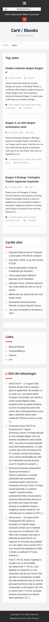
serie (39, 105)
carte (11, 105)
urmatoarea (10, 108)
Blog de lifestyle (16, 347)
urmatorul (9, 220)
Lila (10, 359)
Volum (17, 220)
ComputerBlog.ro (17, 351)
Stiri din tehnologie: (22, 374)
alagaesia (14, 159)
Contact (12, 355)
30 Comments (22, 162)
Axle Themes (33, 618)
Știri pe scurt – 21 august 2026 (24, 383)
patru (33, 105)
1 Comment (27, 108)
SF (33, 78)
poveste (32, 217)
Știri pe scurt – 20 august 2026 (24, 517)
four (22, 105)
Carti (29, 78)
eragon (17, 105)
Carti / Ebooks (24, 30)
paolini (27, 105)
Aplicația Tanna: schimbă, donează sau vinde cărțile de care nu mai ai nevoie (26, 286)
